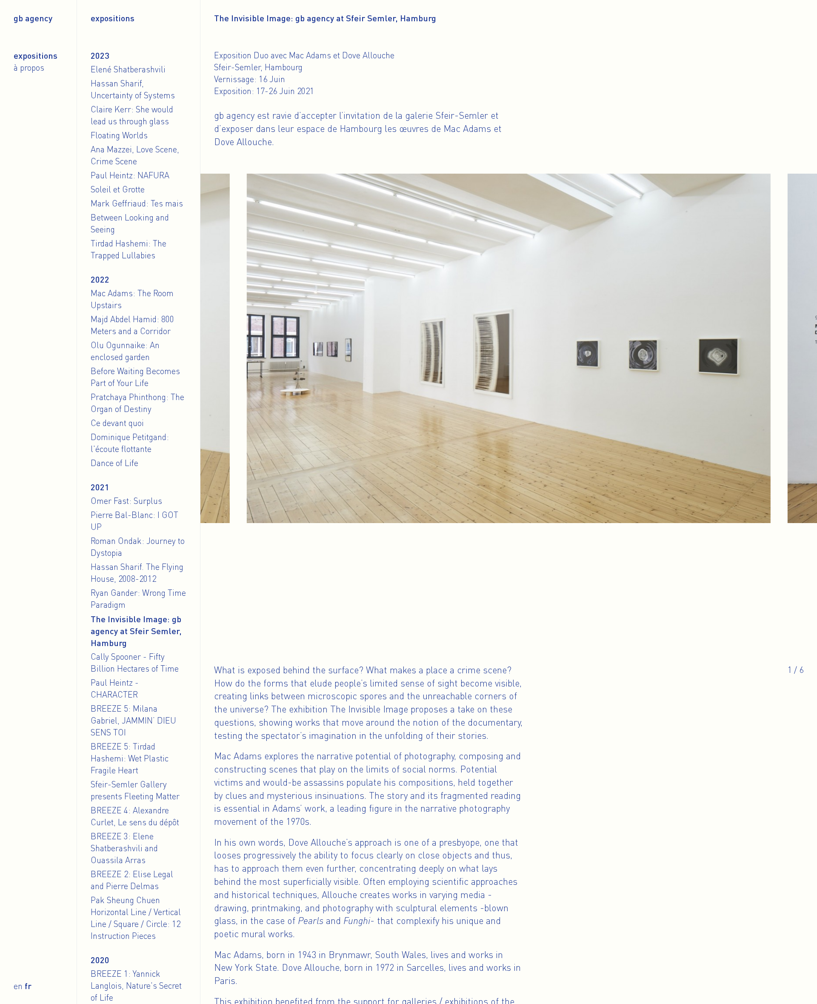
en (18, 986)
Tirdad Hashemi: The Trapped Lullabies (128, 249)
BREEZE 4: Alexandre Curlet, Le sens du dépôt (135, 816)
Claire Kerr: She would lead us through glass (132, 115)
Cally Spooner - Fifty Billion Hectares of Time (135, 662)
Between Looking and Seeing (130, 223)
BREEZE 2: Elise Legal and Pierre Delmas (132, 880)
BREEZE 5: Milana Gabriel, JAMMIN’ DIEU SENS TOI (133, 720)
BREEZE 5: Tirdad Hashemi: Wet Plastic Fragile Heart (130, 758)
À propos (29, 67)
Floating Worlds (119, 135)
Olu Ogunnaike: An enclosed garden (125, 351)
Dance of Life (114, 463)
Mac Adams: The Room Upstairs (132, 299)
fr (28, 986)
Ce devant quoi (117, 423)
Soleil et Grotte (118, 189)
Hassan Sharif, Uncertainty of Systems (133, 89)
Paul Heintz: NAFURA (130, 175)
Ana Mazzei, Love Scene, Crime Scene (135, 155)
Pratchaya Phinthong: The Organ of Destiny (137, 403)
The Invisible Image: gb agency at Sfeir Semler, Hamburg (136, 631)
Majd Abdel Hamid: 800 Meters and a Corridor (132, 325)
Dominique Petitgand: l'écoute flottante (130, 443)
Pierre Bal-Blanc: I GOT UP (134, 520)
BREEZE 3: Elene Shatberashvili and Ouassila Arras (124, 848)
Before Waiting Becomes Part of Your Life (135, 377)
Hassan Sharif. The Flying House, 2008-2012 (137, 572)
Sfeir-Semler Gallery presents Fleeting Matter (135, 790)
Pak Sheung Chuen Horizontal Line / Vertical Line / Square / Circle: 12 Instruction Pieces (136, 918)
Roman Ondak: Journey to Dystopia (138, 546)
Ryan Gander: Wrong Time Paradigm (138, 598)
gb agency (33, 18)
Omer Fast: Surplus (126, 500)
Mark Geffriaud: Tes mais (137, 203)
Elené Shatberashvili (128, 69)
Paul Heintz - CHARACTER (115, 688)
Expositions (35, 55)
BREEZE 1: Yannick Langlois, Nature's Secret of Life (136, 985)
